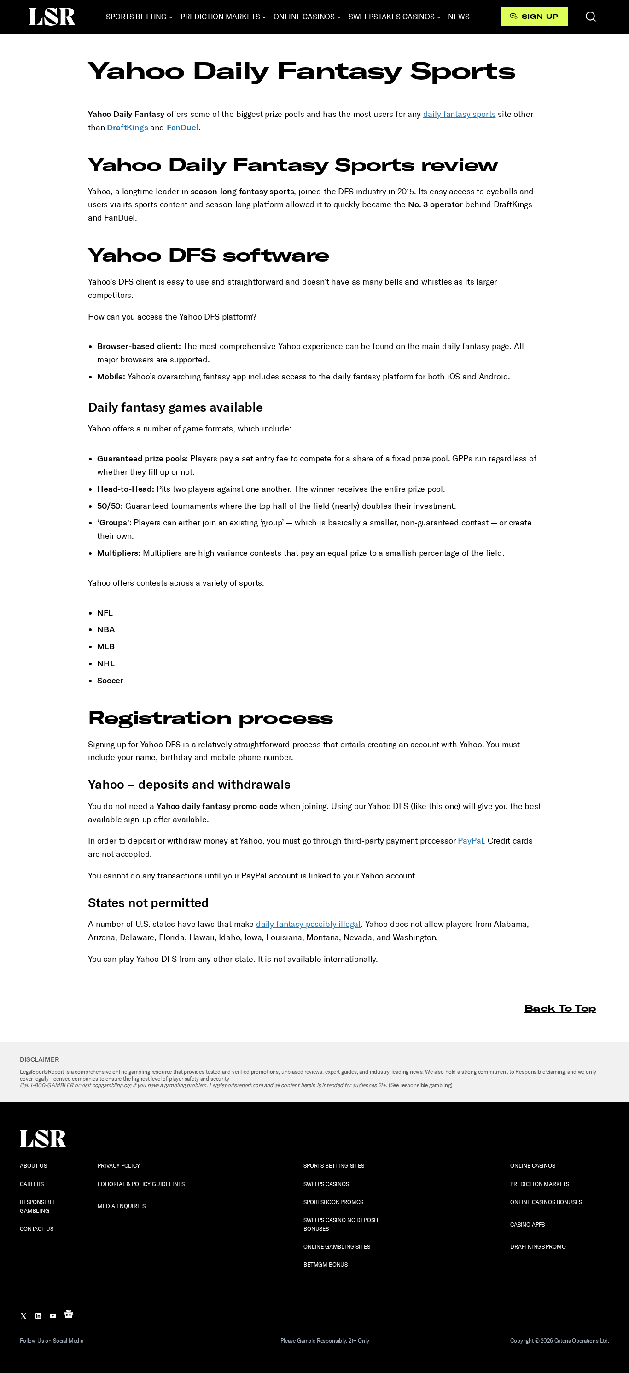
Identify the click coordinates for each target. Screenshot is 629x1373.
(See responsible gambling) (421, 1085)
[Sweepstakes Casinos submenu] (439, 17)
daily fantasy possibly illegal (308, 924)
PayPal (470, 841)
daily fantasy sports (459, 114)
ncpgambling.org (112, 1085)
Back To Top (560, 1008)
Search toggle (591, 16)
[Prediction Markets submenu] (264, 17)
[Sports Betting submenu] (171, 17)
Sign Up (540, 16)
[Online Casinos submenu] (339, 17)
